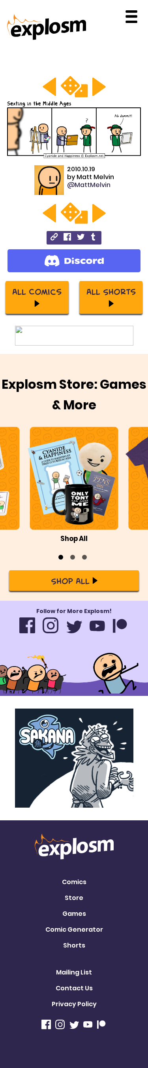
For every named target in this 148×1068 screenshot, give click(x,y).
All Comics (37, 291)
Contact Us (74, 988)
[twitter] (80, 238)
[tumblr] (93, 238)
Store (74, 897)
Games (74, 913)
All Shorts (111, 291)
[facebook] (67, 238)
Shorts (74, 945)
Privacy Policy (74, 1004)
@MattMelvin (89, 184)
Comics (74, 881)
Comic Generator (74, 929)
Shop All (70, 580)
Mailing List (74, 972)
